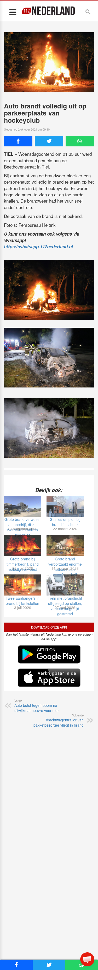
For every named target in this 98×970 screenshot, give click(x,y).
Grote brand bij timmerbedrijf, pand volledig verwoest (23, 564)
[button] (87, 959)
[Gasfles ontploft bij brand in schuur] (65, 506)
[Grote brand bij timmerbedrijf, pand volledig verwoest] (22, 545)
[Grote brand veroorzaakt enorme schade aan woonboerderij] (65, 545)
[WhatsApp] (80, 141)
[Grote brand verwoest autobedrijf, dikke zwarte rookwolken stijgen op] (22, 506)
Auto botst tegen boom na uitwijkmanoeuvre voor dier (36, 706)
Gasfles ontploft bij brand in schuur (65, 522)
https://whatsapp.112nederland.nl (38, 246)
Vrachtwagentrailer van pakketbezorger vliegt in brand (58, 720)
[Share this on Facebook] (18, 141)
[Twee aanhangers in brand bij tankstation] (22, 585)
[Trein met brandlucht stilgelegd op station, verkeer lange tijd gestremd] (65, 585)
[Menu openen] (12, 12)
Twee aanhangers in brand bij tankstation (22, 601)
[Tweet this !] (49, 141)
